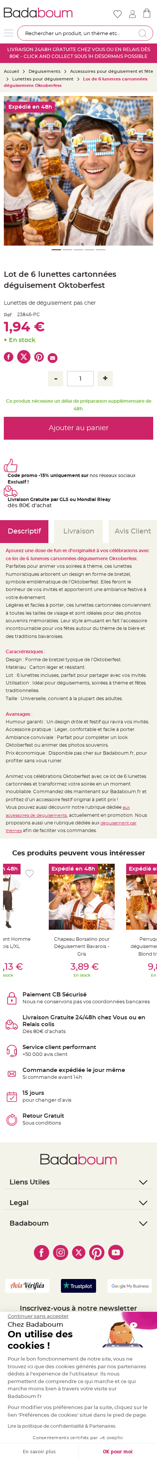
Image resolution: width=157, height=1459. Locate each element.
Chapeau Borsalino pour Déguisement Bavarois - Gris (82, 946)
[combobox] (85, 33)
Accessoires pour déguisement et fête (111, 71)
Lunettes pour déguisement (43, 79)
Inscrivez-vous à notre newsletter (78, 1308)
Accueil (11, 71)
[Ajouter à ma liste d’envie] (30, 874)
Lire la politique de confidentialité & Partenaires (61, 1426)
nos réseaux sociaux (113, 475)
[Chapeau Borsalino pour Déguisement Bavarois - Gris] (82, 897)
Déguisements (45, 71)
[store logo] (40, 13)
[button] (13, 171)
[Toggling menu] (8, 33)
